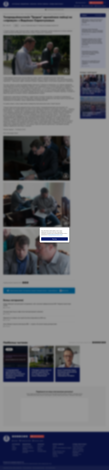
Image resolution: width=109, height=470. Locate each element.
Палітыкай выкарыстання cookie (55, 234)
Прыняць (54, 239)
